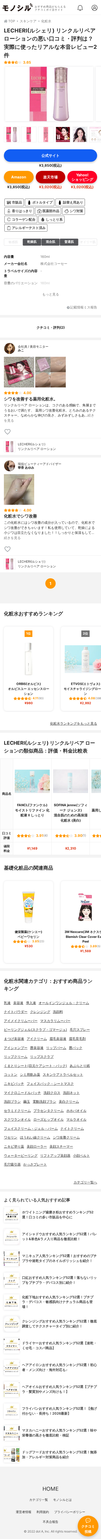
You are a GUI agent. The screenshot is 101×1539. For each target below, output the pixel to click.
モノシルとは (62, 1500)
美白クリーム (69, 1102)
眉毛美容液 (57, 1039)
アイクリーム (37, 1039)
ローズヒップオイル (48, 1119)
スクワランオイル (17, 1119)
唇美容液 (37, 1048)
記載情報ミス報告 (83, 307)
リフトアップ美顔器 (55, 1156)
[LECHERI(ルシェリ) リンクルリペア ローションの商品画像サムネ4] (63, 134)
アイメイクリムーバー (21, 1021)
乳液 (7, 1003)
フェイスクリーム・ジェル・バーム (31, 1129)
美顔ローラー (37, 1146)
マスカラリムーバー (55, 1021)
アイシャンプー (15, 1048)
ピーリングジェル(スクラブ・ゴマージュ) (35, 1030)
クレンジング (40, 1012)
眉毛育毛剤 (77, 1039)
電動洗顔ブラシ (44, 1102)
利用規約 (43, 1512)
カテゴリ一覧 (38, 1500)
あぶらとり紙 (80, 1066)
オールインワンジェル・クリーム (64, 1003)
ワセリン (10, 1137)
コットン (10, 1075)
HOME (50, 1489)
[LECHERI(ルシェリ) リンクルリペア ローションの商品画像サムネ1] (11, 134)
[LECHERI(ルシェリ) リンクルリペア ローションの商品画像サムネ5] (80, 134)
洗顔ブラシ (12, 1102)
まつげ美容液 (14, 1039)
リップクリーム (15, 1057)
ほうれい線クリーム (35, 1137)
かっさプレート (35, 1164)
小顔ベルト (81, 1156)
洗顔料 (58, 1012)
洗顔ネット (71, 1093)
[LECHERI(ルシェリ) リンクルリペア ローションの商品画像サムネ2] (29, 134)
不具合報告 (50, 1522)
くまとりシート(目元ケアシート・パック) (35, 1066)
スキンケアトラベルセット (63, 1075)
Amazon (18, 177)
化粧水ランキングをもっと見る (73, 723)
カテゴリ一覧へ (85, 1182)
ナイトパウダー (15, 1012)
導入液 (31, 1003)
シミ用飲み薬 (30, 1075)
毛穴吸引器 (12, 1164)
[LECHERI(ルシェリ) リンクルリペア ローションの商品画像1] (49, 94)
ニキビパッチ (14, 1084)
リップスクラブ (42, 1057)
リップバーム (56, 1048)
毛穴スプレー (80, 1030)
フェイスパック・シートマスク (50, 1084)
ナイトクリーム (72, 1129)
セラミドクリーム (17, 1111)
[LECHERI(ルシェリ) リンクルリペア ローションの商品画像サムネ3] (46, 134)
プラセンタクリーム (48, 1111)
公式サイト (50, 155)
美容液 (18, 1003)
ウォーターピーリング (21, 1156)
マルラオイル (76, 1119)
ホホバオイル (76, 1111)
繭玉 (26, 1102)
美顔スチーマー (61, 1146)
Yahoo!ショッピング (82, 177)
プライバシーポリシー (69, 1512)
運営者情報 (23, 1512)
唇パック (75, 1048)
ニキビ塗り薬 (14, 1146)
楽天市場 (50, 177)
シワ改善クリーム (66, 1137)
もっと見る (50, 294)
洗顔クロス (52, 1093)
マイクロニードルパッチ (22, 1093)
